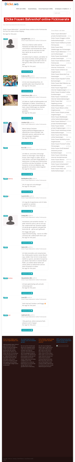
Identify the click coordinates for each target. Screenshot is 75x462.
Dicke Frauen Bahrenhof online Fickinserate (33, 41)
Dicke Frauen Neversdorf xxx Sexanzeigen (61, 75)
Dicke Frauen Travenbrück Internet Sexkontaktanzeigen (61, 98)
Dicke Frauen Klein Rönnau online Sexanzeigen (61, 136)
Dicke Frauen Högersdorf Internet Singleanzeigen (61, 89)
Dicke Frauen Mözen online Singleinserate (61, 109)
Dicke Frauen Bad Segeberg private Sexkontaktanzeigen (61, 103)
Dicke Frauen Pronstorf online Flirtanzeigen (61, 145)
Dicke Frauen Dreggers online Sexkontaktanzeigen (61, 39)
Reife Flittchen (21, 458)
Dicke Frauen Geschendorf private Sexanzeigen (61, 57)
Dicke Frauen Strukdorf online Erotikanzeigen (61, 93)
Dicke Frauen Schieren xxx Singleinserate (61, 71)
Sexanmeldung (32, 9)
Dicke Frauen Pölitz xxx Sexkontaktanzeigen (61, 170)
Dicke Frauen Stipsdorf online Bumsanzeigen (61, 80)
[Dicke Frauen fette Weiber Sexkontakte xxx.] (11, 4)
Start (4, 24)
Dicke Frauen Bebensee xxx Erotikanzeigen (61, 53)
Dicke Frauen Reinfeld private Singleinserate (61, 140)
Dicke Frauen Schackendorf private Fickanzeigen (61, 165)
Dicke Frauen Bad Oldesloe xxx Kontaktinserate (61, 84)
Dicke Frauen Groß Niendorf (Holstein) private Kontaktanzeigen (61, 150)
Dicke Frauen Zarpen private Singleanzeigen (61, 113)
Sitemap (15, 458)
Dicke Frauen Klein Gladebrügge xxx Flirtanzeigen (61, 48)
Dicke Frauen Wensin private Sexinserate (61, 161)
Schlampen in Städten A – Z (63, 9)
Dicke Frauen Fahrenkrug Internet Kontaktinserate (61, 156)
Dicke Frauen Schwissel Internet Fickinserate (61, 66)
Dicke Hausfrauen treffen (46, 9)
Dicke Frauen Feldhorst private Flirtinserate (61, 44)
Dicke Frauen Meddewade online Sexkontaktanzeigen (61, 118)
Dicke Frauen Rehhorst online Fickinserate (61, 62)
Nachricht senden (26, 71)
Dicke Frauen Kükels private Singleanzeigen (61, 127)
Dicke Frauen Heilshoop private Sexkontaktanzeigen (61, 131)
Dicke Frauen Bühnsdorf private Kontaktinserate (61, 35)
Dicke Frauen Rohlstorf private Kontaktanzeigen (61, 122)
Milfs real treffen (21, 9)
